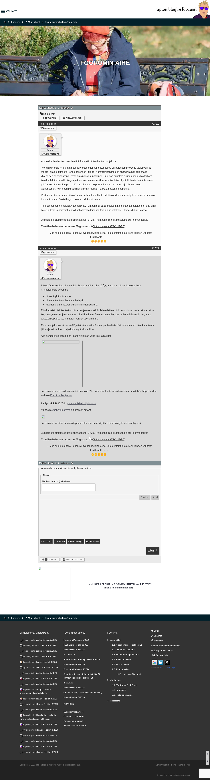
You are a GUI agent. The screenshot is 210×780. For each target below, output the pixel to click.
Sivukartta (158, 640)
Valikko (4, 11)
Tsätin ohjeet (100, 226)
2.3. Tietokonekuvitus (122, 695)
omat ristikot (141, 219)
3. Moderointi (113, 700)
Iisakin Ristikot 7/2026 (74, 664)
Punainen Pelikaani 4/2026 (76, 669)
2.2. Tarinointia (119, 690)
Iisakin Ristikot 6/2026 (74, 687)
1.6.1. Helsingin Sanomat (129, 674)
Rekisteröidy (162, 655)
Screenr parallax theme (166, 765)
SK (89, 219)
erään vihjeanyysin (61, 410)
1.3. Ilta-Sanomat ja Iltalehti (125, 654)
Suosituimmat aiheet (73, 712)
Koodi (155, 497)
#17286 (155, 248)
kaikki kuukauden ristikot (118, 587)
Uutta (156, 631)
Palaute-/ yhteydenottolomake (165, 645)
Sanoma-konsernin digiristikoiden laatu (82, 659)
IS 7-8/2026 (69, 654)
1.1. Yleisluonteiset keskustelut (127, 645)
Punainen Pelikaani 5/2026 (76, 640)
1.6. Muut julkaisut (121, 669)
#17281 (155, 123)
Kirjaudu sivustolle (164, 650)
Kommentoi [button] (49, 128)
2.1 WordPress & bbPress (124, 685)
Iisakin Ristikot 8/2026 (46, 640)
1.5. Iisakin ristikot (120, 664)
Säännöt (158, 636)
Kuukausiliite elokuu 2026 (75, 645)
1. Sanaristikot (114, 640)
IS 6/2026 (68, 682)
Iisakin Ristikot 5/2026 (74, 697)
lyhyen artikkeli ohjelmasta (81, 403)
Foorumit (15, 22)
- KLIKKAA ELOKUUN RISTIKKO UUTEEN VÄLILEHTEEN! (120, 584)
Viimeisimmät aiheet (73, 721)
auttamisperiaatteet (75, 219)
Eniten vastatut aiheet (74, 716)
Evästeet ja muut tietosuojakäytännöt (173, 775)
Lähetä (152, 550)
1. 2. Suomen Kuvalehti (123, 649)
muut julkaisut (123, 219)
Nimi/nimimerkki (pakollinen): (56, 481)
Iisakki (111, 219)
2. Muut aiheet (33, 22)
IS (93, 219)
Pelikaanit (101, 219)
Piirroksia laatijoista (61, 395)
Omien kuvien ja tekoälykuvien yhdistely (82, 692)
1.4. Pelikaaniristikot (121, 659)
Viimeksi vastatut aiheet (74, 725)
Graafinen (145, 497)
